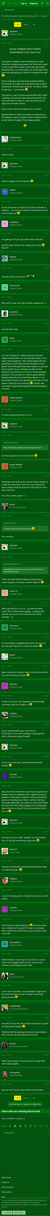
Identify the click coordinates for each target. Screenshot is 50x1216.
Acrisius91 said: (9, 442)
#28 (46, 1017)
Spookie (6, 19)
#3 (47, 175)
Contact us (5, 1182)
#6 (47, 268)
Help (3, 1197)
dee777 (13, 849)
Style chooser (6, 1177)
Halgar (13, 256)
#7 (47, 297)
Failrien (13, 684)
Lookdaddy (15, 1006)
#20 (46, 756)
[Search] (47, 3)
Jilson (12, 654)
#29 (46, 1055)
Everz (12, 504)
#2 (47, 149)
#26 (46, 954)
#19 (46, 725)
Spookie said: (9, 523)
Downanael (15, 137)
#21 (46, 786)
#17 (46, 666)
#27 (46, 985)
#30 (46, 1084)
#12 (46, 476)
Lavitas (13, 774)
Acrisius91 (15, 285)
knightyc (14, 222)
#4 (47, 201)
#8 (47, 323)
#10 (46, 409)
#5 (47, 233)
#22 (46, 831)
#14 (46, 557)
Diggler (13, 878)
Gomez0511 (15, 942)
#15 (46, 603)
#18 (46, 696)
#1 (47, 43)
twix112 (14, 591)
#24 (46, 890)
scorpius (14, 311)
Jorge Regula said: (11, 564)
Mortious (14, 625)
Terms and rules (7, 1187)
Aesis (12, 338)
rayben (13, 713)
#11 (46, 435)
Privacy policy (6, 1192)
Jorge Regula (16, 397)
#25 (46, 919)
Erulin (13, 1043)
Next (25, 24)
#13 (46, 516)
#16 (46, 637)
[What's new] (42, 3)
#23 (46, 861)
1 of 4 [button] (17, 24)
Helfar (13, 190)
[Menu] (3, 3)
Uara (12, 974)
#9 (47, 349)
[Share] (43, 42)
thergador (15, 1072)
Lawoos (13, 907)
